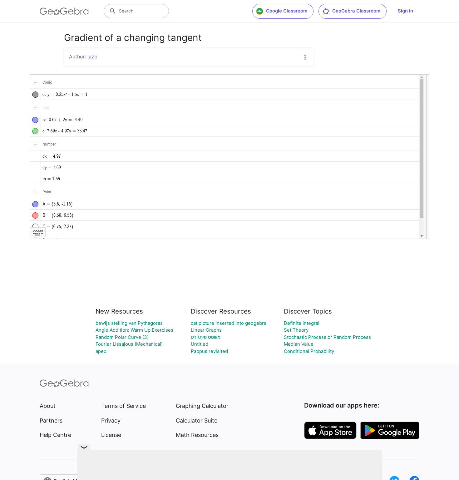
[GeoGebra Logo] (64, 11)
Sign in (405, 11)
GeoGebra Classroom (356, 11)
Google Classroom (286, 11)
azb (93, 56)
